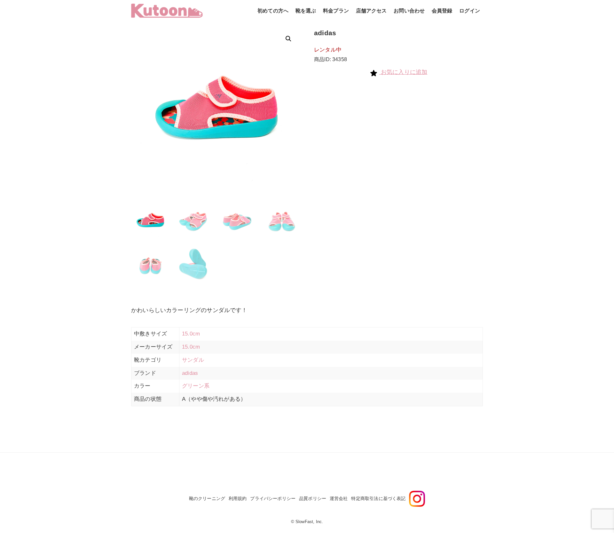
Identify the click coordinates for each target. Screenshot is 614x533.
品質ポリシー (312, 498)
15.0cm (191, 334)
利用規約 (238, 498)
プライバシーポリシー (272, 498)
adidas (190, 373)
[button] (288, 38)
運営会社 (339, 498)
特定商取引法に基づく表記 (378, 498)
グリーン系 (195, 386)
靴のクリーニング (207, 498)
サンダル (193, 360)
